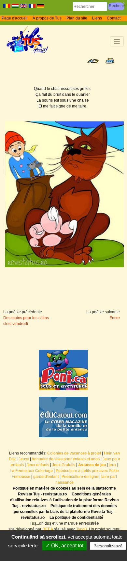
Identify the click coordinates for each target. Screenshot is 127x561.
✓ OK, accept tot (64, 545)
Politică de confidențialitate (66, 554)
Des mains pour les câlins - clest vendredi (27, 321)
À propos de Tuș (47, 18)
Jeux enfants (38, 465)
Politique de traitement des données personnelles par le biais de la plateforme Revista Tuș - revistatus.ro (65, 512)
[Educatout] (63, 417)
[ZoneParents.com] (63, 370)
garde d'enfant (46, 476)
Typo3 (81, 529)
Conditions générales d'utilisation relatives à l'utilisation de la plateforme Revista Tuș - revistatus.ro (64, 500)
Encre (114, 318)
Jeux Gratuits (63, 465)
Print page (110, 61)
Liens (97, 18)
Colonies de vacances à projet (74, 453)
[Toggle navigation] (117, 41)
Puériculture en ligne (80, 476)
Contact (113, 18)
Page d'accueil (15, 18)
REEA (47, 529)
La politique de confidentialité (76, 517)
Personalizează (107, 545)
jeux (112, 465)
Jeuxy (24, 459)
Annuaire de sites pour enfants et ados (66, 459)
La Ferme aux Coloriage (31, 470)
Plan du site (76, 18)
